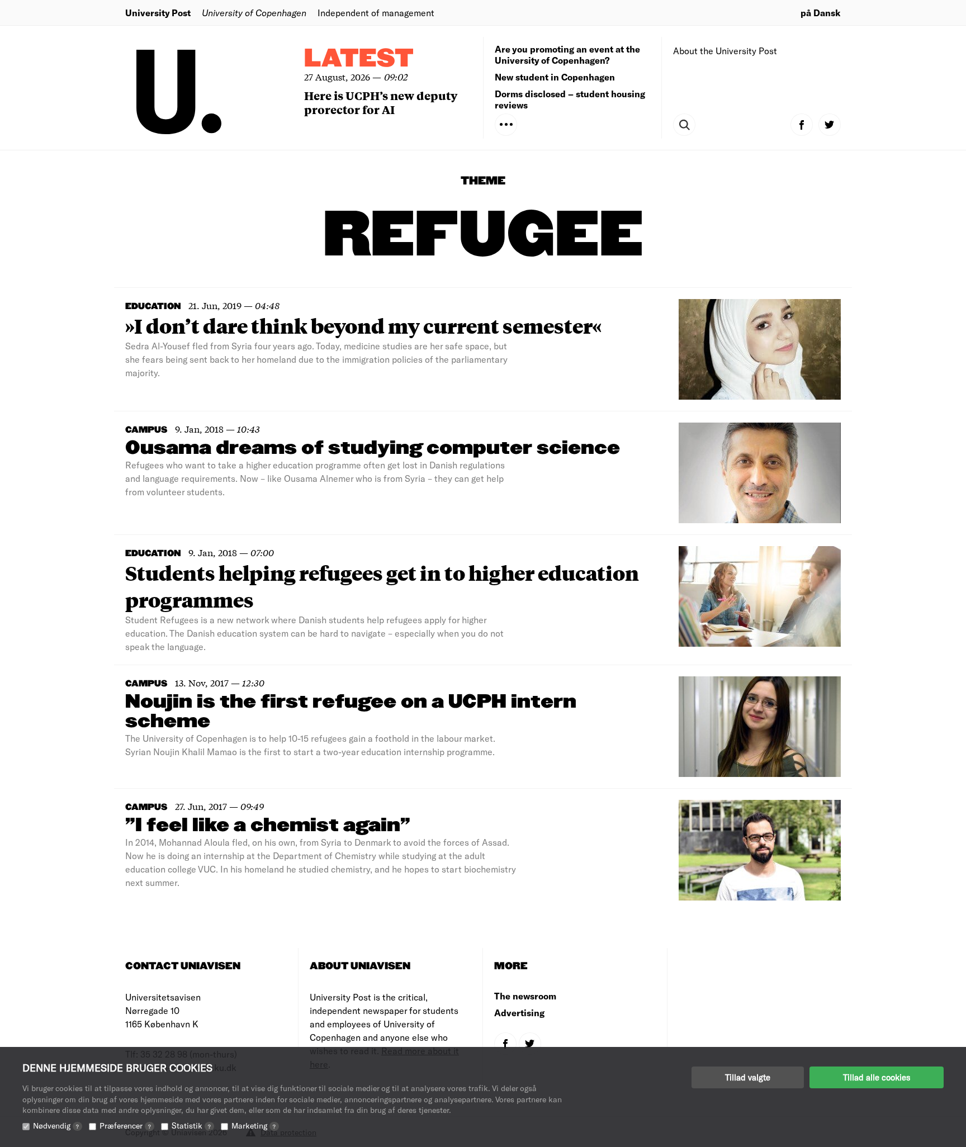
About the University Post (725, 50)
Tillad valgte (747, 1077)
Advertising (519, 1012)
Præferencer (125, 1125)
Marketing (253, 1125)
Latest (359, 59)
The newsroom (525, 995)
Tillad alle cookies (876, 1077)
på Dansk (821, 12)
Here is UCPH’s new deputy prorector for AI (380, 102)
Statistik (191, 1125)
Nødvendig (56, 1125)
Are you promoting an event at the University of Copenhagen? (567, 54)
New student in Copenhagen (555, 77)
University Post (158, 12)
